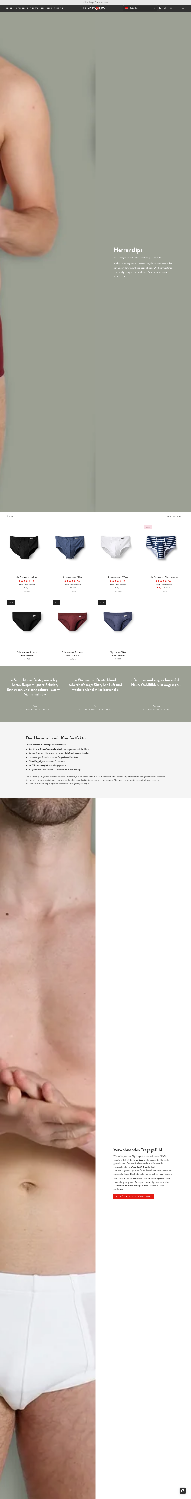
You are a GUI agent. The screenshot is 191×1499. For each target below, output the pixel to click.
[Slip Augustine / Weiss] (118, 549)
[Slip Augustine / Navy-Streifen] (164, 549)
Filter (12, 516)
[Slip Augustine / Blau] (73, 549)
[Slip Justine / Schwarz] (27, 624)
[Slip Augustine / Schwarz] (27, 549)
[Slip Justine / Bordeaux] (73, 624)
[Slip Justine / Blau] (118, 624)
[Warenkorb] (183, 8)
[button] (9, 8)
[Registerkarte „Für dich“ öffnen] (183, 1491)
